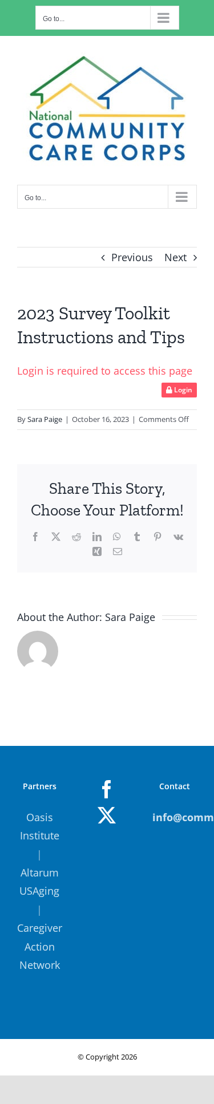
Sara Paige (44, 419)
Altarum (40, 872)
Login (182, 390)
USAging (39, 891)
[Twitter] (107, 815)
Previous (132, 257)
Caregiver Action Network (39, 946)
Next (175, 257)
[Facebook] (107, 789)
